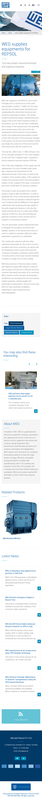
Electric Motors (12, 332)
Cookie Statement (21, 794)
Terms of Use (33, 794)
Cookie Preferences (23, 787)
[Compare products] (25, 5)
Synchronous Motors (11, 538)
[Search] (29, 5)
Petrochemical (16, 323)
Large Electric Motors (14, 328)
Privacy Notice (8, 794)
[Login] (21, 5)
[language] (34, 5)
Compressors (26, 332)
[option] (21, 390)
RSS (9, 796)
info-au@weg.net (23, 751)
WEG (5, 5)
